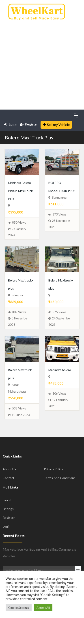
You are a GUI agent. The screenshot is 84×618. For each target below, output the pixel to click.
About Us (9, 501)
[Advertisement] (42, 63)
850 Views (19, 238)
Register (31, 124)
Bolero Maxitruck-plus (19, 304)
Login (12, 124)
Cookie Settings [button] (18, 607)
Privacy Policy (53, 501)
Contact (8, 510)
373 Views (59, 222)
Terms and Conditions (59, 510)
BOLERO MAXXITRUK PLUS (61, 190)
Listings (8, 541)
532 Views (19, 440)
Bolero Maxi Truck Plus (29, 137)
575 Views (59, 336)
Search (7, 532)
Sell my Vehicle (58, 124)
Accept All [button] (43, 607)
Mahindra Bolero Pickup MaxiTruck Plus (19, 198)
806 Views (59, 426)
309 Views (19, 336)
